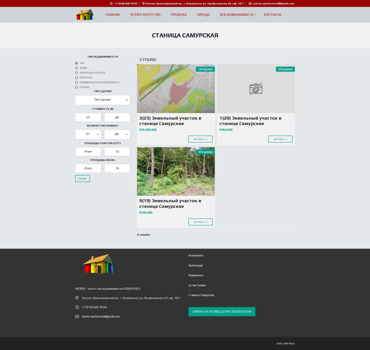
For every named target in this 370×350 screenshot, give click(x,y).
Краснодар (195, 265)
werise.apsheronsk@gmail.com (273, 3)
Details (199, 139)
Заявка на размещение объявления (221, 311)
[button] (102, 100)
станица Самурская (201, 295)
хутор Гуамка (197, 285)
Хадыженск (195, 275)
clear (83, 178)
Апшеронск (195, 255)
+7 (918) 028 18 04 (125, 3)
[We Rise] (84, 14)
